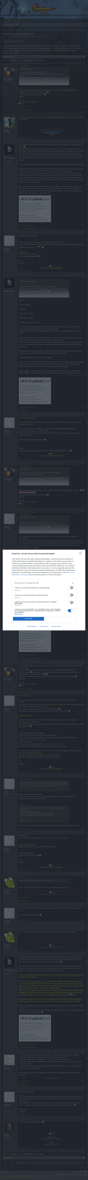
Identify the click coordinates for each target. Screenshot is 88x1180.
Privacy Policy (56, 626)
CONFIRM (29, 619)
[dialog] (44, 590)
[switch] (70, 587)
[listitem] (44, 583)
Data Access (44, 626)
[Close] (81, 554)
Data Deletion (31, 626)
